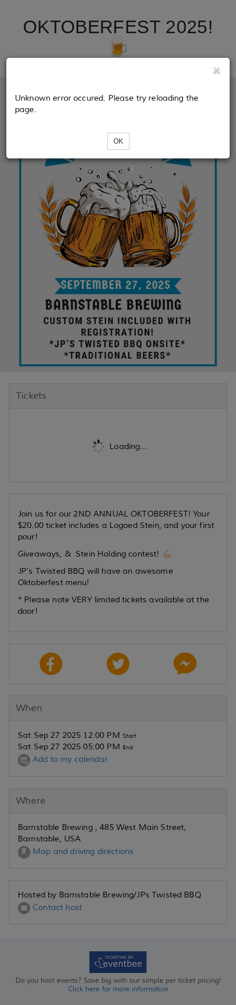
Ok (118, 141)
